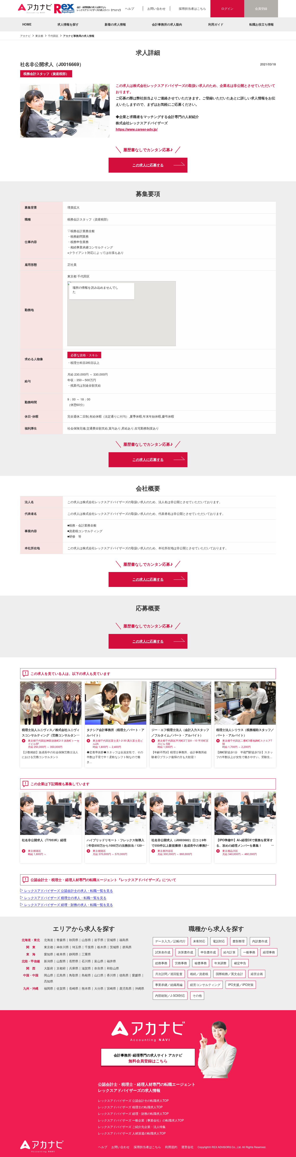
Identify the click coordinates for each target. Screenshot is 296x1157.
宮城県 (111, 940)
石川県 (86, 961)
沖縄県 (139, 988)
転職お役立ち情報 (261, 24)
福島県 (123, 940)
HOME (26, 24)
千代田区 (53, 35)
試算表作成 (162, 952)
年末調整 (220, 963)
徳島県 (123, 975)
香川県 (111, 975)
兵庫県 (73, 968)
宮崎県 (111, 988)
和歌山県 (113, 968)
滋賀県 (86, 968)
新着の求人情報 (115, 24)
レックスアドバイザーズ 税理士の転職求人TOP (130, 1107)
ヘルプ (129, 8)
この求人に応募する (148, 164)
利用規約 (171, 1147)
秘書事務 (201, 963)
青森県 (61, 940)
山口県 (98, 975)
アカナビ (25, 35)
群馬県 (127, 947)
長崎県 (73, 988)
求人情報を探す (68, 24)
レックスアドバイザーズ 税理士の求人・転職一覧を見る (65, 897)
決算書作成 (185, 952)
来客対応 (199, 941)
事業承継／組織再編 (168, 984)
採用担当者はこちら (192, 8)
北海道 (48, 940)
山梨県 (61, 961)
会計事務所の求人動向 (167, 24)
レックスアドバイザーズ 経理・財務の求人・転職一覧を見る (68, 904)
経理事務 (269, 952)
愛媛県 (136, 975)
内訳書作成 (259, 941)
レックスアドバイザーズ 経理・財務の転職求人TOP (133, 1113)
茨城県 (114, 947)
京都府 (61, 968)
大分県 (98, 988)
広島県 (61, 975)
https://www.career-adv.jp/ (137, 129)
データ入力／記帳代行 (170, 941)
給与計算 (229, 952)
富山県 (98, 961)
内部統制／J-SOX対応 (170, 995)
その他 (197, 995)
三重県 (86, 954)
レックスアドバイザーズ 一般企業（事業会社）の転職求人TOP (141, 1120)
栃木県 (101, 947)
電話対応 (219, 941)
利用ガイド (215, 24)
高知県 (48, 981)
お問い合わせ (156, 8)
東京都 (39, 35)
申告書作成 (208, 952)
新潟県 (48, 961)
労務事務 (181, 963)
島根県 (86, 975)
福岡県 (48, 988)
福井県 (111, 961)
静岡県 (73, 954)
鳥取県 (73, 975)
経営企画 (257, 974)
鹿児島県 (125, 988)
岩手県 (98, 940)
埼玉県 (76, 947)
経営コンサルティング (205, 984)
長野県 (73, 961)
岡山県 (48, 975)
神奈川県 (63, 947)
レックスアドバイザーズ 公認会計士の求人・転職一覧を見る (68, 890)
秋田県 (73, 940)
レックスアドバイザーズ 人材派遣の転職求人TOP (132, 1133)
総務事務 (161, 963)
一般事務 (249, 952)
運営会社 (187, 1147)
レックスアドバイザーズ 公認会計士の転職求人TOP (133, 1100)
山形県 (86, 940)
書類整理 (239, 941)
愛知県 (48, 954)
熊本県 (86, 988)
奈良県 (98, 968)
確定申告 (240, 963)
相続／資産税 (199, 974)
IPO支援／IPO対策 (241, 984)
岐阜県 (61, 954)
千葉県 (89, 947)
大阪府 (48, 968)
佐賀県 (61, 988)
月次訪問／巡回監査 (168, 974)
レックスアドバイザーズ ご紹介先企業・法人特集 (132, 1127)
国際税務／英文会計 (229, 974)
